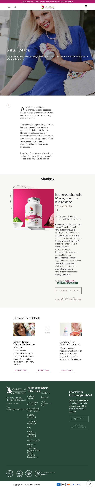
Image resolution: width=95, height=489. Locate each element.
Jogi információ (33, 440)
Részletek (20, 370)
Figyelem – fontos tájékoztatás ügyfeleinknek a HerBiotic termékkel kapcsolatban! (33, 450)
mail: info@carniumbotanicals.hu (16, 408)
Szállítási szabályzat (31, 416)
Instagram (45, 397)
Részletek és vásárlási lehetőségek (68, 299)
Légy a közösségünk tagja (46, 403)
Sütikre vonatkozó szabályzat (31, 434)
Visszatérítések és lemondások (33, 410)
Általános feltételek (31, 397)
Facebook (45, 393)
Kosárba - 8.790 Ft (68, 291)
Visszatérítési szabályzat (32, 403)
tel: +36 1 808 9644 (13, 404)
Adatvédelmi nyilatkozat (32, 422)
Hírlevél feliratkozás (78, 426)
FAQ (29, 428)
